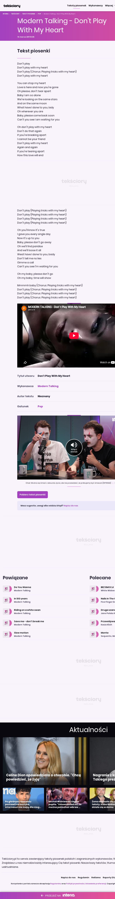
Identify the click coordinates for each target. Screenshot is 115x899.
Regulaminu (55, 883)
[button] (76, 5)
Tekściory (15, 14)
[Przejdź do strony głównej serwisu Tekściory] (11, 5)
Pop (39, 14)
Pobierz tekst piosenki (32, 494)
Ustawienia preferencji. (95, 884)
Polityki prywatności (75, 883)
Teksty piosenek (28, 14)
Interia (5, 14)
